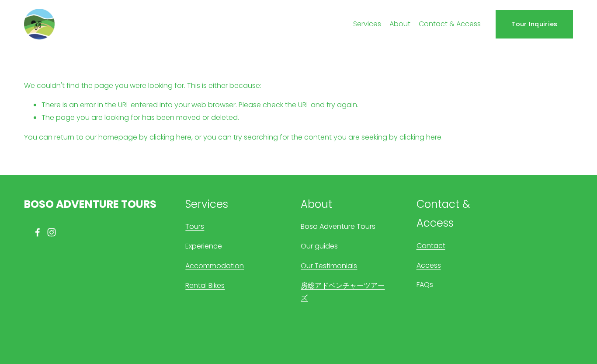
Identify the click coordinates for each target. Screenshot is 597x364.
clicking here (170, 137)
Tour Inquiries (534, 24)
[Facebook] (37, 232)
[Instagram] (51, 232)
